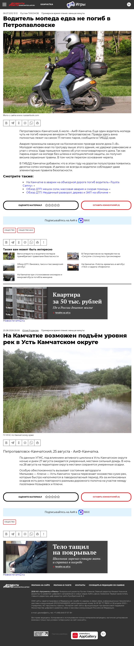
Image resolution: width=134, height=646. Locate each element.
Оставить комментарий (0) (106, 205)
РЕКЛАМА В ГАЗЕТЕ (62, 585)
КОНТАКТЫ (80, 585)
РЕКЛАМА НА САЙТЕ (40, 585)
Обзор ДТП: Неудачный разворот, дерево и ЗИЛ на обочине (67, 192)
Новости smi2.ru (14, 320)
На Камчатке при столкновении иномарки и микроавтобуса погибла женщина (39, 275)
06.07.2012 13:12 (10, 13)
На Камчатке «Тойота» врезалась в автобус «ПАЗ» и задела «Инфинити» (103, 265)
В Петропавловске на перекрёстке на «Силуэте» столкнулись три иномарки (100, 255)
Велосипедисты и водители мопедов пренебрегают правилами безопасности (38, 255)
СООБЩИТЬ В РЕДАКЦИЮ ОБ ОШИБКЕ (107, 585)
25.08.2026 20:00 (11, 330)
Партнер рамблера (59, 634)
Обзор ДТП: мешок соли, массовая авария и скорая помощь (67, 189)
